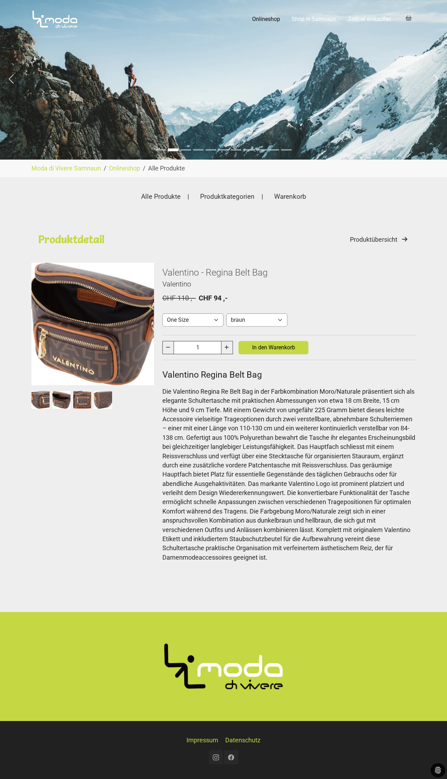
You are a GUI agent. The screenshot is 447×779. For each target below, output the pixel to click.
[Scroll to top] (431, 762)
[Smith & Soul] (173, 150)
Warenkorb (290, 196)
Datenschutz (243, 740)
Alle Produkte (161, 196)
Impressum (202, 740)
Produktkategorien (227, 196)
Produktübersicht (376, 239)
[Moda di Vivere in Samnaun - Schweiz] (54, 19)
